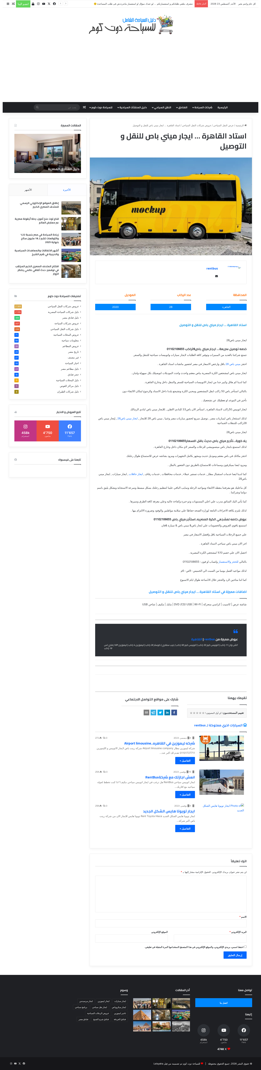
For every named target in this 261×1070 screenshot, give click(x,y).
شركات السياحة (203, 107)
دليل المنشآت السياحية (133, 107)
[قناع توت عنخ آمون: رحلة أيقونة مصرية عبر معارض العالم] (71, 223)
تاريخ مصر (73, 351)
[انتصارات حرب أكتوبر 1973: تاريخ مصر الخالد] (181, 1026)
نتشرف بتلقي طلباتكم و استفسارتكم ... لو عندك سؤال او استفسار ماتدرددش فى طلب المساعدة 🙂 (143, 3)
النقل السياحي (162, 107)
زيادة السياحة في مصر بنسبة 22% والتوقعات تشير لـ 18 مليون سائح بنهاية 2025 (40, 238)
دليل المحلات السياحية (67, 380)
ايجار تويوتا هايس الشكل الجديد (169, 811)
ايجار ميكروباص (119, 1007)
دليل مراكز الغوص (69, 386)
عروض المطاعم (70, 346)
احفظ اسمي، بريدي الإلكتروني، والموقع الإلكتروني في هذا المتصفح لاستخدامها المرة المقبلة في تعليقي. (194, 947)
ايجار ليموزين (103, 1001)
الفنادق (182, 107)
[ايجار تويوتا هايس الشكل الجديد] (221, 816)
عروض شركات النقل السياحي (196, 125)
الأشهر (28, 189)
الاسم (243, 916)
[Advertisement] (130, 66)
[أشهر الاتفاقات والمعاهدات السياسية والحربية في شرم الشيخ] (71, 255)
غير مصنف (73, 357)
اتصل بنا (224, 1002)
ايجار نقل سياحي (99, 1007)
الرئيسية (223, 107)
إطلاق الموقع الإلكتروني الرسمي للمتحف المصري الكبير (39, 205)
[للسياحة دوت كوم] (130, 24)
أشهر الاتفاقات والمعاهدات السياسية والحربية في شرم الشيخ (37, 252)
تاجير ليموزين (120, 1013)
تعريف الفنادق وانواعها (61, 169)
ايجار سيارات (120, 1001)
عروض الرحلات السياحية (98, 1013)
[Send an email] (216, 276)
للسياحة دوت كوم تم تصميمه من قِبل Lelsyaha (177, 1063)
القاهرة (196, 639)
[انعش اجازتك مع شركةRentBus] (221, 782)
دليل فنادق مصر (70, 317)
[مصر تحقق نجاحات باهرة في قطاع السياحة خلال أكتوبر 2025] (142, 1026)
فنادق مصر (83, 1019)
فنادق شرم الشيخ (101, 1019)
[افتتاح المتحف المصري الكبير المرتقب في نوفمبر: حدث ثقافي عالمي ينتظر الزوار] (71, 271)
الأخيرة (67, 189)
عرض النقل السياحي (223, 125)
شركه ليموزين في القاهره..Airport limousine (159, 743)
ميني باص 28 (232, 364)
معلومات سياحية (70, 340)
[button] (174, 712)
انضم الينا (23, 4)
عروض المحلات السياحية (66, 334)
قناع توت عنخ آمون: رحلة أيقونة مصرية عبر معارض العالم (37, 221)
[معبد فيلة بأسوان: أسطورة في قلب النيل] (161, 1026)
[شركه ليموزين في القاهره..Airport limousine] (221, 748)
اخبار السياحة (72, 363)
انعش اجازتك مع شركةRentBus (170, 777)
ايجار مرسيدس (86, 1001)
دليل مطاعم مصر (70, 368)
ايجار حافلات (136, 474)
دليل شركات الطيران (68, 391)
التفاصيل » (185, 760)
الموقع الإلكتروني (159, 931)
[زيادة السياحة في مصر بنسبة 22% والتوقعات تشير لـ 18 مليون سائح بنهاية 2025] (71, 239)
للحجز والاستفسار (228, 561)
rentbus (212, 268)
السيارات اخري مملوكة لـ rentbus (218, 725)
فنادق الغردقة (120, 1019)
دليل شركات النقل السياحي (64, 329)
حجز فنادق (73, 374)
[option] (47, 153)
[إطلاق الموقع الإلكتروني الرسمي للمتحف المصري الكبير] (71, 208)
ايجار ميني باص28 (127, 418)
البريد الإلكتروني (238, 931)
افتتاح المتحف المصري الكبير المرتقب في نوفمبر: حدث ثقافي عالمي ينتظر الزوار (37, 270)
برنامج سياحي (81, 1007)
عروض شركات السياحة (67, 323)
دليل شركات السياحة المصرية (63, 312)
